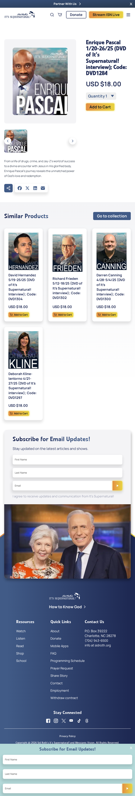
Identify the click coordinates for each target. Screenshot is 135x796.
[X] (27, 188)
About (54, 631)
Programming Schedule (67, 661)
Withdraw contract (64, 698)
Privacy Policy (67, 736)
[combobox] (101, 96)
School (21, 661)
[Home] (19, 15)
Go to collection (112, 216)
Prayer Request (61, 668)
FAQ (53, 653)
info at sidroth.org (98, 645)
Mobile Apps (59, 646)
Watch (21, 631)
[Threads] (87, 721)
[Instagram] (56, 721)
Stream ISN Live (106, 14)
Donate (76, 14)
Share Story (59, 675)
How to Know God (65, 606)
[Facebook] (20, 188)
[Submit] (117, 485)
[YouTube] (71, 721)
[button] (131, 4)
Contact (56, 683)
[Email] (43, 188)
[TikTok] (79, 721)
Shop (20, 653)
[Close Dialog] (131, 748)
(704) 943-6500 (96, 640)
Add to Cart (100, 107)
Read (20, 646)
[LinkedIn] (35, 188)
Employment (59, 690)
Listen (20, 638)
